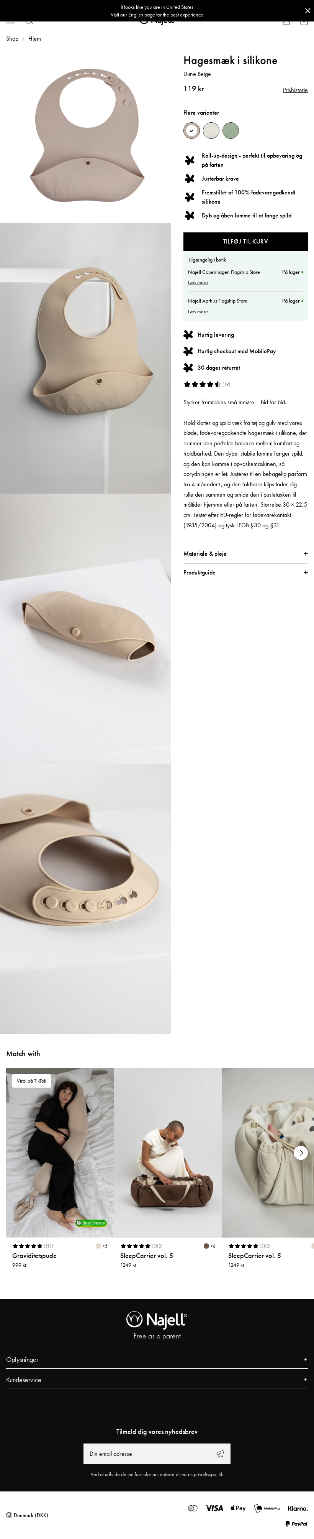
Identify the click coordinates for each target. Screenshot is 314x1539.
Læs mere (198, 282)
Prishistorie (295, 90)
